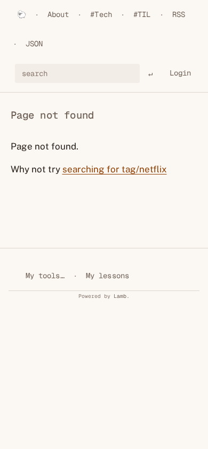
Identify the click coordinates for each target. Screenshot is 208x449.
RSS (178, 14)
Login (180, 73)
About (58, 14)
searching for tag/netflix (114, 169)
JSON (34, 43)
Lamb (120, 296)
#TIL (142, 14)
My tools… (45, 275)
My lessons (107, 275)
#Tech (101, 14)
